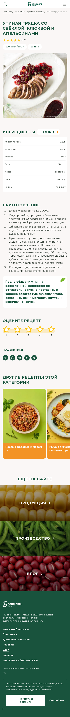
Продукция (10, 634)
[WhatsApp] (12, 357)
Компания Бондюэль (16, 629)
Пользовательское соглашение (21, 668)
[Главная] (35, 4)
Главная (7, 11)
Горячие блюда (35, 11)
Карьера (8, 655)
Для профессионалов (16, 639)
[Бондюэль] (12, 604)
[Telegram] (5, 357)
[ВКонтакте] (19, 357)
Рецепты (19, 11)
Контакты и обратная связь (20, 660)
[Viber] (34, 357)
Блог (6, 650)
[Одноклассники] (27, 357)
